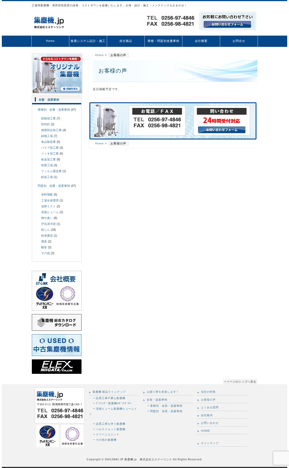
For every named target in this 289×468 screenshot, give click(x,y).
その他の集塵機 (106, 439)
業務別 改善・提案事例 (166, 405)
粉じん (45, 229)
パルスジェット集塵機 (110, 429)
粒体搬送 (47, 235)
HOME (205, 430)
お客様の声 (208, 399)
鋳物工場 (47, 136)
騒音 (44, 247)
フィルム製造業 (51, 171)
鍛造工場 (47, 177)
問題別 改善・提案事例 (54, 185)
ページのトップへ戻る (241, 381)
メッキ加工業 (50, 153)
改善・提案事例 (49, 99)
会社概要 (201, 41)
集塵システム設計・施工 (88, 41)
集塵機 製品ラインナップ (109, 391)
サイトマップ (210, 443)
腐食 (44, 241)
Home (50, 41)
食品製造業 (48, 142)
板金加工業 (48, 159)
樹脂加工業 (48, 118)
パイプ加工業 (50, 147)
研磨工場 (47, 165)
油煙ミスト (48, 206)
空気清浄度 (48, 224)
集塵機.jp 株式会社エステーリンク (148, 459)
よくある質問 (210, 407)
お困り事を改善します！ (163, 391)
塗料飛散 (47, 194)
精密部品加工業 (51, 130)
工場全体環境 (50, 200)
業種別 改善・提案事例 (54, 109)
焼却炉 (45, 124)
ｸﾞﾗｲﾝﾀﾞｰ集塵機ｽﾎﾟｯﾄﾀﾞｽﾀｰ (114, 403)
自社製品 (125, 41)
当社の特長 (208, 391)
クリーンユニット (107, 434)
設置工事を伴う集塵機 (110, 423)
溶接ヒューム (50, 212)
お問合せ (239, 41)
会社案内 (207, 415)
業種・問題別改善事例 (163, 41)
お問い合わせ (210, 423)
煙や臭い (47, 218)
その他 (45, 253)
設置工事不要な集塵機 (110, 398)
